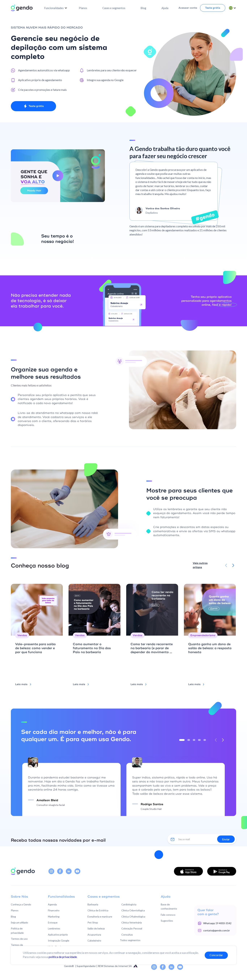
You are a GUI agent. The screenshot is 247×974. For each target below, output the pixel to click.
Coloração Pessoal (131, 928)
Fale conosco (168, 914)
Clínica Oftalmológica (133, 916)
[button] (56, 8)
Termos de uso (19, 938)
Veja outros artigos (200, 565)
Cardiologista (128, 904)
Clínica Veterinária (131, 922)
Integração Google (58, 940)
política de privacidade (63, 956)
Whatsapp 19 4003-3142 (217, 923)
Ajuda (164, 8)
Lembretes (54, 928)
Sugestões (167, 920)
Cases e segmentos (113, 8)
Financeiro (53, 910)
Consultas (127, 934)
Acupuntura (94, 934)
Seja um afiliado (19, 922)
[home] (22, 8)
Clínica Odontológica (133, 910)
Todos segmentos (130, 940)
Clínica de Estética (98, 910)
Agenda (52, 904)
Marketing (53, 916)
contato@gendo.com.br (216, 930)
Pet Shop (93, 922)
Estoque (53, 922)
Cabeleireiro (94, 940)
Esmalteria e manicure (100, 916)
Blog (143, 8)
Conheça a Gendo (21, 904)
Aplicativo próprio (58, 934)
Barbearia (93, 904)
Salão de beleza (96, 928)
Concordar (216, 955)
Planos (83, 8)
